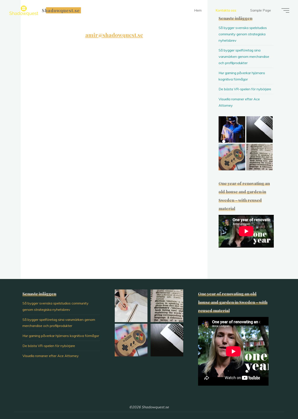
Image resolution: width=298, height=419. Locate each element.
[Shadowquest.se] (24, 10)
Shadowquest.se (61, 10)
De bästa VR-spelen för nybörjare (245, 89)
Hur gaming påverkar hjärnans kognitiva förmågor (60, 335)
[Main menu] (285, 10)
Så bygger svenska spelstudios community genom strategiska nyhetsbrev (243, 34)
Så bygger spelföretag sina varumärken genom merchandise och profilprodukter (244, 56)
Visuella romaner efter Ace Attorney (50, 356)
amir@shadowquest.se (114, 34)
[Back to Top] (281, 402)
